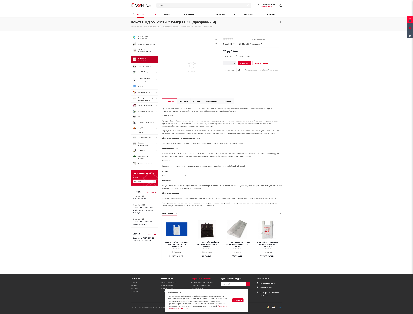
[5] (232, 39)
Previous (277, 214)
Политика (134, 291)
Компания (135, 278)
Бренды (134, 285)
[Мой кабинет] (281, 5)
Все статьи (152, 234)
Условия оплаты (167, 285)
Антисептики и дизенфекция (202, 282)
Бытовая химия (197, 288)
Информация (167, 278)
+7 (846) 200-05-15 (267, 5)
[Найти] (248, 5)
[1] (224, 39)
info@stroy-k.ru (266, 288)
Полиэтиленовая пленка (200, 285)
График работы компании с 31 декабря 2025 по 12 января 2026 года (144, 210)
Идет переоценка (139, 199)
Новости (134, 282)
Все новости (151, 192)
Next (280, 214)
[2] (226, 39)
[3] (228, 39)
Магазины (134, 288)
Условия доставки (168, 288)
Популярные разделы (201, 278)
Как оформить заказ (168, 282)
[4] (230, 39)
